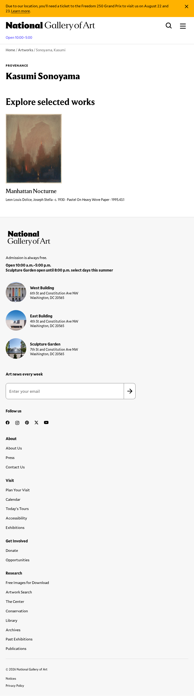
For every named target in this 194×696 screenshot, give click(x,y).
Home (10, 50)
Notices (11, 678)
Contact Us (15, 466)
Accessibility (16, 517)
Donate (12, 550)
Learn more (20, 10)
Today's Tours (17, 508)
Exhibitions (15, 527)
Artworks (25, 50)
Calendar (13, 499)
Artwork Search (19, 591)
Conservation (17, 610)
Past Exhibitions (19, 638)
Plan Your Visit (18, 489)
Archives (13, 629)
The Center (15, 601)
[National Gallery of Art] (97, 237)
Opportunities (17, 559)
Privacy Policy (15, 685)
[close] (186, 6)
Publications (16, 648)
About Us (14, 447)
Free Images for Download (27, 582)
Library (11, 620)
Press (10, 457)
